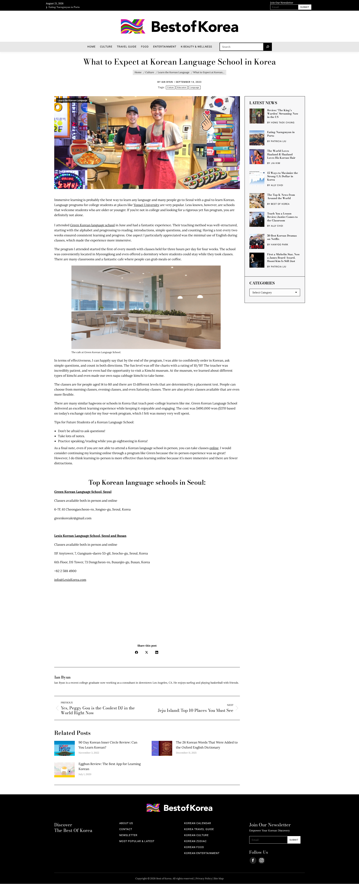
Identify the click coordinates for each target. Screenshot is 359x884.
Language (194, 87)
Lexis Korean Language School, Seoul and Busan (90, 536)
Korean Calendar (197, 823)
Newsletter (128, 835)
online (214, 448)
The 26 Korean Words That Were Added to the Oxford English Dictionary (207, 744)
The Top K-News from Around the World (281, 196)
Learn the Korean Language (72, 100)
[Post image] (64, 748)
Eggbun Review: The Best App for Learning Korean (110, 766)
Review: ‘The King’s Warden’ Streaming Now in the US (282, 114)
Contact (125, 829)
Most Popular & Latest (136, 841)
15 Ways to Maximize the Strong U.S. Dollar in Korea (282, 176)
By (165, 82)
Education (182, 87)
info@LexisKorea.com (70, 580)
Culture (170, 87)
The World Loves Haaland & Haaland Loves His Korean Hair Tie (281, 154)
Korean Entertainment (202, 853)
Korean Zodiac (195, 841)
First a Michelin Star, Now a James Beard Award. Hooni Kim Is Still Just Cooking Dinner (283, 257)
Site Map (219, 878)
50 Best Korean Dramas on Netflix (282, 237)
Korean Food (194, 847)
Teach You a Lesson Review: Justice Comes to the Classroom (282, 217)
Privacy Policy (204, 878)
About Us (126, 823)
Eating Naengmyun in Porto (64, 5)
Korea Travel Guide (199, 829)
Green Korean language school (92, 225)
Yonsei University (146, 205)
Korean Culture (196, 835)
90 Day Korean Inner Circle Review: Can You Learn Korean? (108, 744)
